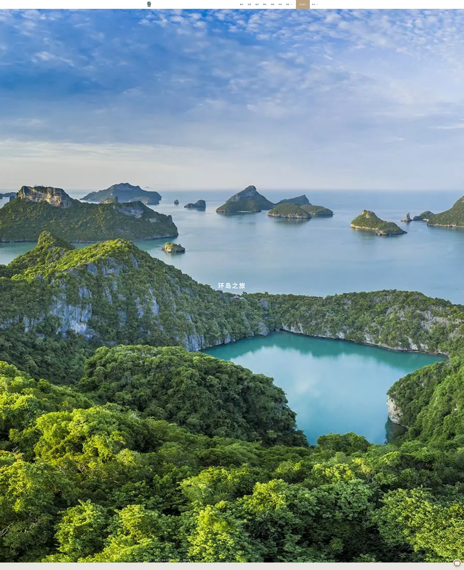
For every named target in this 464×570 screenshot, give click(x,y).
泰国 (156, 560)
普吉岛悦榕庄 (167, 560)
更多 (287, 4)
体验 (178, 560)
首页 (149, 560)
